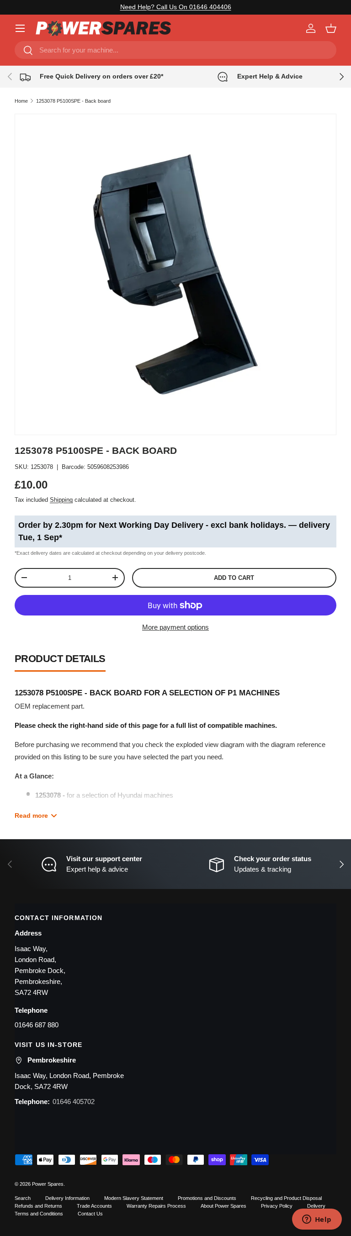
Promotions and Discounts (207, 1198)
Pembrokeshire (51, 1060)
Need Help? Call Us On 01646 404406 (175, 7)
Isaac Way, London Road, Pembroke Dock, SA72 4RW (69, 1081)
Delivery (316, 1206)
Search (23, 1198)
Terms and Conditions (39, 1213)
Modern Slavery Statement (133, 1198)
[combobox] (175, 50)
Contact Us (90, 1213)
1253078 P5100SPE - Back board (73, 101)
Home (21, 101)
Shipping (61, 499)
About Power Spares (223, 1206)
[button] (331, 28)
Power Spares (48, 1184)
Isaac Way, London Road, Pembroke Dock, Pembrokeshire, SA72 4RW (40, 970)
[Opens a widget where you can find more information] (317, 1220)
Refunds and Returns (38, 1206)
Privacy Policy (276, 1206)
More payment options (175, 627)
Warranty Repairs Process (156, 1206)
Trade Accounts (94, 1206)
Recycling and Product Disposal (286, 1198)
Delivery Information (67, 1198)
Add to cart (234, 577)
